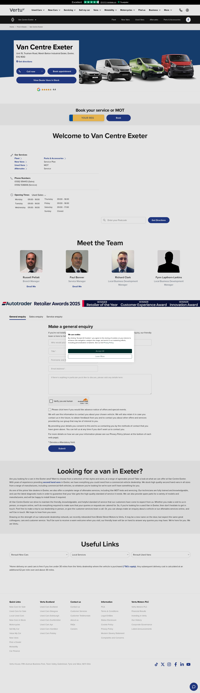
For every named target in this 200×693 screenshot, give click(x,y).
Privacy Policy (109, 342)
